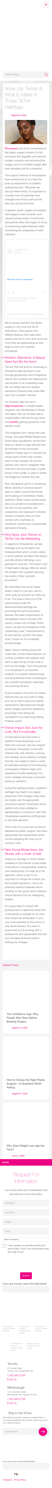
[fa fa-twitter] (6, 1474)
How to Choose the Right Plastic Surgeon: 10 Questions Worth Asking (26, 1084)
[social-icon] (16, 1474)
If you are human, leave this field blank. (25, 1283)
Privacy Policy (20, 1480)
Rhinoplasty (11, 148)
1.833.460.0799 (16, 1375)
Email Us (12, 1379)
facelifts (14, 422)
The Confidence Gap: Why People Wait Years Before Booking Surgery (22, 1018)
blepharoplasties (14, 406)
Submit (26, 1276)
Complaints (7, 1480)
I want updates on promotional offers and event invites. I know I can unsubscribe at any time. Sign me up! (28, 1249)
